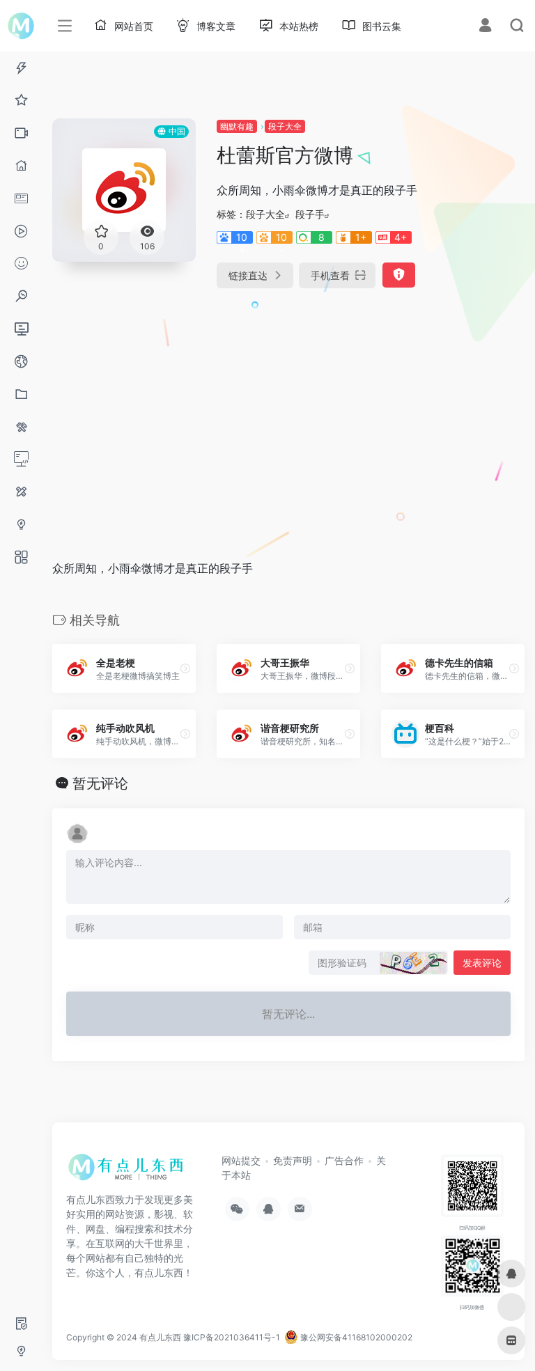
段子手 (310, 214)
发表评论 (482, 963)
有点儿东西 (160, 1337)
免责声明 (292, 1160)
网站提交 (241, 1160)
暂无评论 (100, 783)
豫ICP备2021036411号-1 (231, 1337)
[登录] (485, 27)
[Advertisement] (232, 409)
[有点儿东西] (129, 1172)
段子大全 (285, 126)
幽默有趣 (237, 126)
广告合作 (344, 1160)
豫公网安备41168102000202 (355, 1337)
